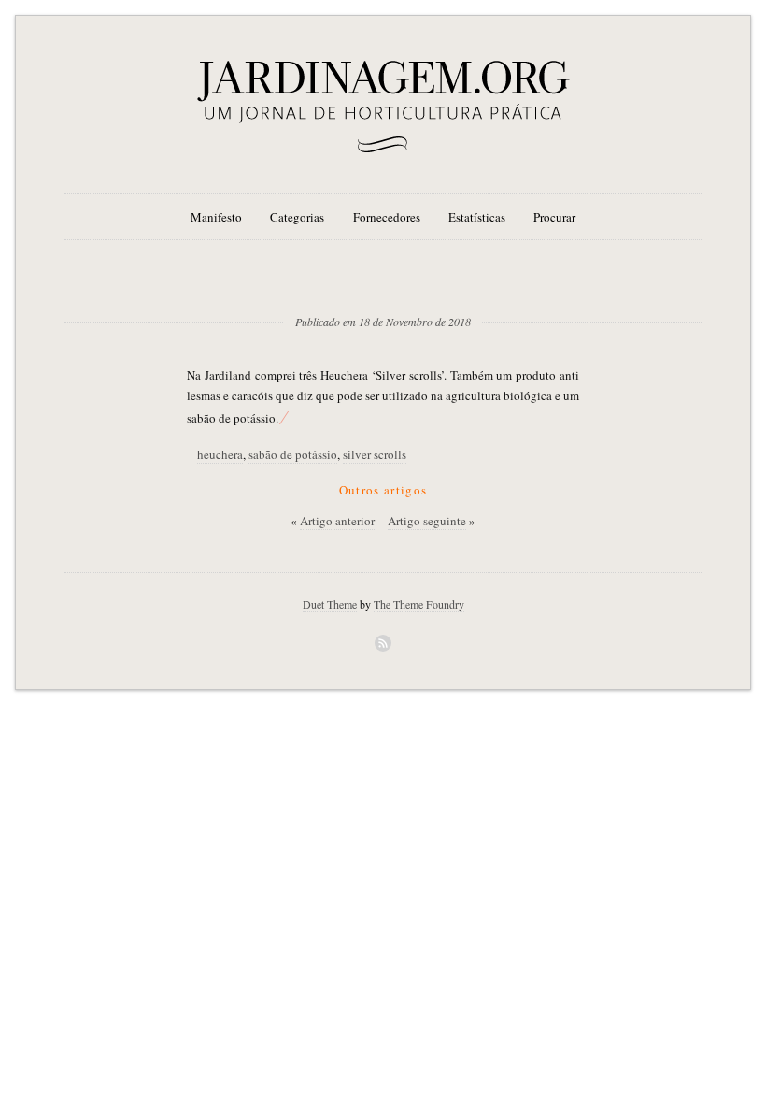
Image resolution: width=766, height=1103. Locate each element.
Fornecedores (386, 216)
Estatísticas (476, 216)
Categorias (297, 216)
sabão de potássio (292, 454)
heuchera (220, 454)
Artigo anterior (337, 520)
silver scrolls (374, 454)
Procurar (554, 216)
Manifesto (216, 216)
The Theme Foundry (419, 603)
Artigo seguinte (427, 520)
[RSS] (383, 643)
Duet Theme (330, 603)
